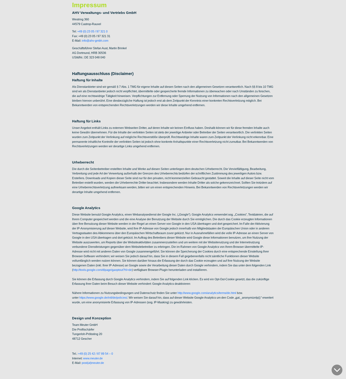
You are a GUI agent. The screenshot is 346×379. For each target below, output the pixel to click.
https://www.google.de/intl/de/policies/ (103, 297)
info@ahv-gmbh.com (95, 40)
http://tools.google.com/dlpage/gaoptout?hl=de (102, 269)
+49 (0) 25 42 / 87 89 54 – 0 (95, 353)
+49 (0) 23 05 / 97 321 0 (92, 31)
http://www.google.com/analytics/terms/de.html (207, 292)
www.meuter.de (93, 358)
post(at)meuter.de (93, 362)
